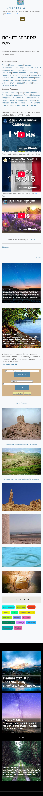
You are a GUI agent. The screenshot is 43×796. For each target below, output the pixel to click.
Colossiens (16, 97)
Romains (33, 92)
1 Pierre (29, 102)
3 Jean (17, 105)
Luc (16, 92)
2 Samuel (5, 247)
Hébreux (13, 102)
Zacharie (5, 85)
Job (35, 72)
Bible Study (21, 607)
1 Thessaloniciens (29, 97)
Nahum (11, 83)
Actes (26, 92)
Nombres (27, 65)
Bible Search (21, 403)
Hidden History (8, 622)
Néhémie (22, 72)
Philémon (5, 102)
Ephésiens (35, 95)
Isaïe (12, 77)
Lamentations (28, 77)
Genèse (5, 65)
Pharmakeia (7, 628)
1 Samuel (34, 67)
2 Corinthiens (17, 95)
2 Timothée (30, 100)
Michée (4, 83)
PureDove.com (14, 8)
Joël (16, 80)
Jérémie (19, 77)
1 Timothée (20, 100)
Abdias (28, 80)
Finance (17, 617)
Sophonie (28, 83)
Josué (16, 67)
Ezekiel (38, 77)
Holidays (20, 622)
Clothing (6, 612)
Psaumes (5, 75)
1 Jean (4, 105)
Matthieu (5, 92)
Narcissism (31, 622)
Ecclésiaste (24, 75)
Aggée (35, 83)
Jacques (22, 102)
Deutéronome (7, 67)
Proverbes (14, 75)
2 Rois (18, 70)
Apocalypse (31, 105)
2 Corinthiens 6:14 (9, 364)
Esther (30, 72)
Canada (31, 607)
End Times (7, 617)
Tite (37, 100)
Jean (21, 92)
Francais (26, 617)
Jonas (34, 80)
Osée (11, 80)
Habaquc (19, 83)
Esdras (15, 72)
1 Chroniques (27, 70)
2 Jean (11, 105)
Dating (14, 612)
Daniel (5, 80)
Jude (23, 105)
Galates (27, 95)
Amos (21, 80)
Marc (12, 92)
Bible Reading (8, 607)
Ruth (28, 67)
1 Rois (11, 70)
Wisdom (18, 628)
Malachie (13, 85)
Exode (11, 65)
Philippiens (6, 97)
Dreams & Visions (27, 612)
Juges (22, 67)
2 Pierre (37, 102)
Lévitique (19, 65)
